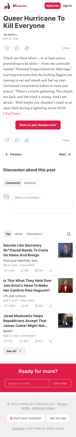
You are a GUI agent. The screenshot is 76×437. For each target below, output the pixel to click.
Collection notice (43, 408)
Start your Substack (27, 418)
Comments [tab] (13, 183)
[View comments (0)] (17, 48)
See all (11, 351)
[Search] (69, 234)
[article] (38, 258)
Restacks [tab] (30, 183)
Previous (15, 154)
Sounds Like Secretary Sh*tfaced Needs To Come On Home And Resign (25, 250)
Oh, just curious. (14, 296)
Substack (18, 428)
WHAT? (8, 331)
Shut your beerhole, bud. (20, 260)
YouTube (12, 113)
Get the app (58, 418)
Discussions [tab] (34, 234)
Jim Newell (10, 34)
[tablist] (20, 183)
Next (62, 154)
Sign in (67, 6)
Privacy (62, 404)
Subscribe (52, 6)
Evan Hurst (27, 265)
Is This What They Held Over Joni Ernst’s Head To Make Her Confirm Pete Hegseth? (27, 285)
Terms (25, 408)
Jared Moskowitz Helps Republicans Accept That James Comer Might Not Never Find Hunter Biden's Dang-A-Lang (25, 321)
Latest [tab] (18, 234)
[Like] (7, 48)
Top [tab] (8, 234)
